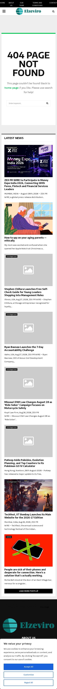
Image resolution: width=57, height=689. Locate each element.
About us (11, 4)
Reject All (28, 682)
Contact (53, 3)
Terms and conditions (37, 4)
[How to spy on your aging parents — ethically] (28, 218)
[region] (28, 664)
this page (44, 607)
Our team (21, 4)
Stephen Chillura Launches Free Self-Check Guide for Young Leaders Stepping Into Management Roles (26, 292)
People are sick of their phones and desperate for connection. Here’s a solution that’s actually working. (25, 572)
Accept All (28, 667)
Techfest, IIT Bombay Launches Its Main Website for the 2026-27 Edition (27, 516)
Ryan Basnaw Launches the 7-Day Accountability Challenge (23, 349)
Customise (29, 674)
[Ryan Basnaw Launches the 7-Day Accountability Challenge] (28, 328)
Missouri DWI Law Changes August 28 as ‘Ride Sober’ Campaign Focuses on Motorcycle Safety (28, 405)
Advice (9, 205)
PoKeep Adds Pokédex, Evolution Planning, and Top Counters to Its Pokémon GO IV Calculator (24, 463)
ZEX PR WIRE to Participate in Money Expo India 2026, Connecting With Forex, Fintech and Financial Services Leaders (26, 185)
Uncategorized (12, 147)
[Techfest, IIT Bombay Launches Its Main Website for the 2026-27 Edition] (28, 495)
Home (2, 3)
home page (11, 87)
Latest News (14, 138)
